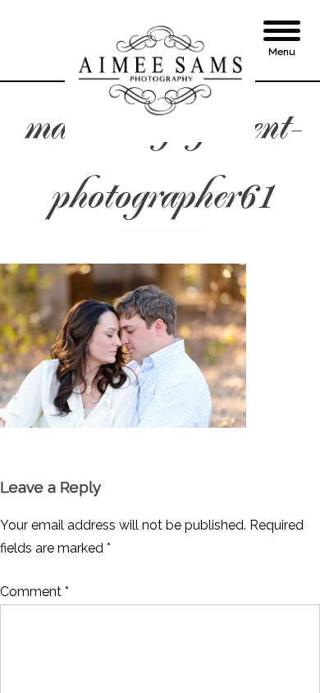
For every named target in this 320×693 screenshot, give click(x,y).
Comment (34, 591)
